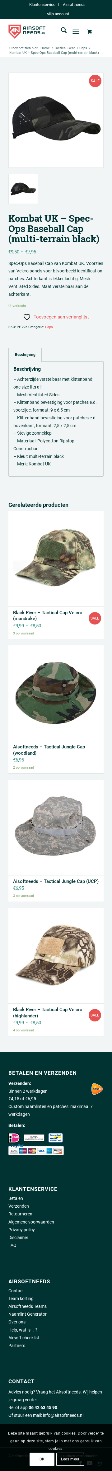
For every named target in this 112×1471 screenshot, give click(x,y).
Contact (16, 1290)
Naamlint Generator (27, 1314)
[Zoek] (61, 31)
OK (42, 1459)
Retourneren (20, 1213)
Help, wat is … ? (22, 1329)
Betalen (15, 1198)
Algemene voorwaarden (31, 1221)
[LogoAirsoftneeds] (46, 31)
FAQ (12, 1245)
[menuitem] (42, 4)
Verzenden (18, 1206)
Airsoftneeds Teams (27, 1306)
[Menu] (76, 31)
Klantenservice (42, 4)
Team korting (21, 1298)
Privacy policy (21, 1229)
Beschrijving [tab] (25, 354)
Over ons (17, 1321)
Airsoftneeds (74, 4)
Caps (49, 327)
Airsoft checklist (23, 1337)
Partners (16, 1345)
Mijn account (57, 14)
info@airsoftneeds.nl (63, 1415)
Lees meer (70, 1459)
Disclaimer (18, 1237)
